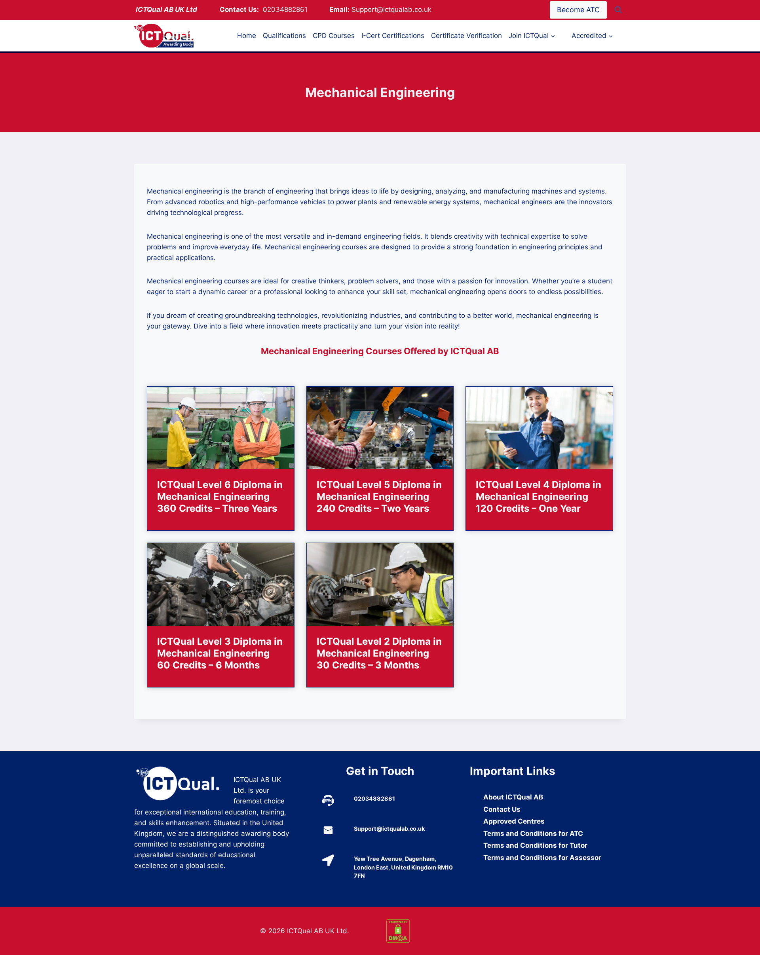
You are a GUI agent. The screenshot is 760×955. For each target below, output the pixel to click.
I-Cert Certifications (392, 36)
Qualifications (284, 36)
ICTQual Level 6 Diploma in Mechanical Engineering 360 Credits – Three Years (220, 496)
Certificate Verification (466, 36)
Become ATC (578, 10)
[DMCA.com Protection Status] (443, 931)
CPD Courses (334, 36)
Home (246, 36)
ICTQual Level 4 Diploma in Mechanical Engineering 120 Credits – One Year (538, 496)
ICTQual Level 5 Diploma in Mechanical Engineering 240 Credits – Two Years (379, 496)
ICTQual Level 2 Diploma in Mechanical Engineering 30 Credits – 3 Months (379, 653)
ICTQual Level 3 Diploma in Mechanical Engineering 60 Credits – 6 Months (220, 653)
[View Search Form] (618, 9)
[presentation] (220, 428)
